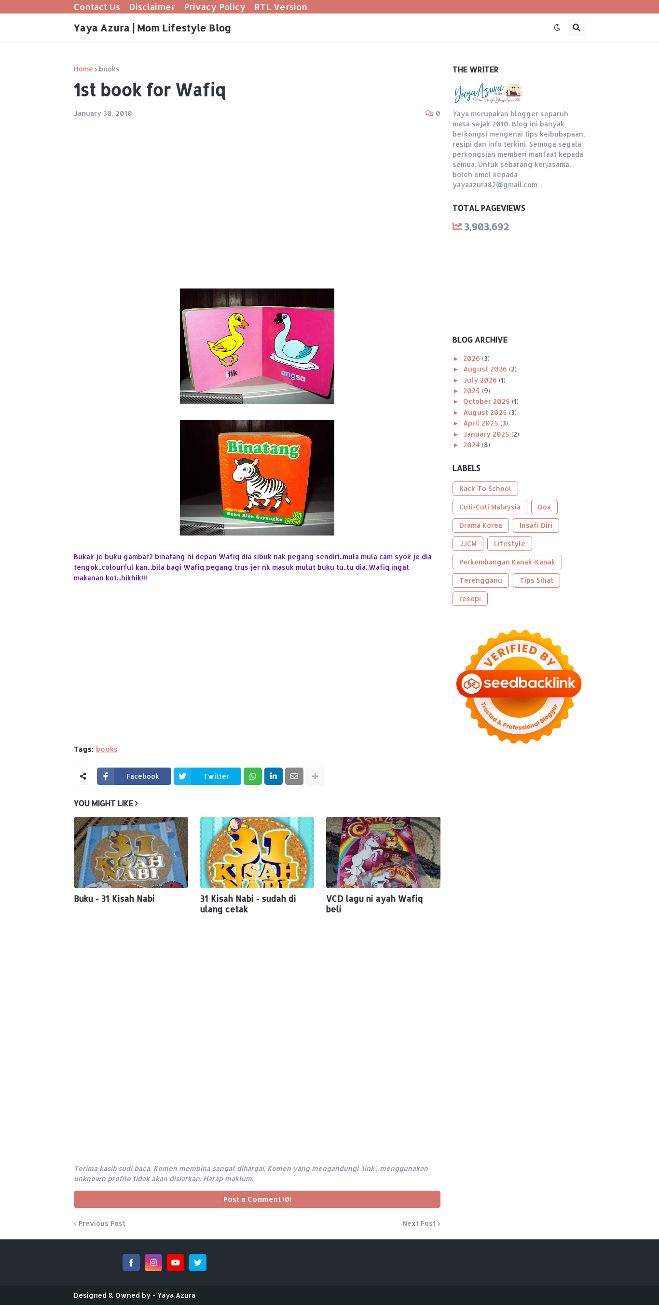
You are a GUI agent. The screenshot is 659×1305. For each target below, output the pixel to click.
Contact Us (97, 6)
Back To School (485, 488)
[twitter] (197, 1262)
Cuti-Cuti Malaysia (490, 507)
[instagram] (153, 1262)
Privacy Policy (215, 6)
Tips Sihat (536, 580)
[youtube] (175, 1262)
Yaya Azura (176, 1295)
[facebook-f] (131, 1262)
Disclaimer (152, 6)
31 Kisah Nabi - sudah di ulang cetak (248, 903)
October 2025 (487, 401)
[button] (557, 27)
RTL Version (280, 6)
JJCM (468, 543)
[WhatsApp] (253, 776)
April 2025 (481, 423)
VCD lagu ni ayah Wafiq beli (374, 903)
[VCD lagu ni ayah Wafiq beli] (383, 852)
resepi (470, 598)
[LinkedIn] (273, 776)
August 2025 (486, 412)
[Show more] (315, 776)
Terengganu (480, 580)
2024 (472, 444)
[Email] (294, 776)
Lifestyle (509, 543)
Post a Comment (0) (257, 1199)
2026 (472, 358)
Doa (544, 507)
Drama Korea (480, 525)
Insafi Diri (536, 525)
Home (83, 69)
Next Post (419, 1223)
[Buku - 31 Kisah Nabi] (131, 852)
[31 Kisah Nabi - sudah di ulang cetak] (257, 852)
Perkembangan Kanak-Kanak (507, 562)
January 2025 (487, 434)
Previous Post (102, 1223)
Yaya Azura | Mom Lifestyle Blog (152, 27)
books (109, 69)
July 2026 (481, 380)
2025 (472, 390)
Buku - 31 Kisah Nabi (114, 898)
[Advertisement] (257, 208)
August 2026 (486, 369)
